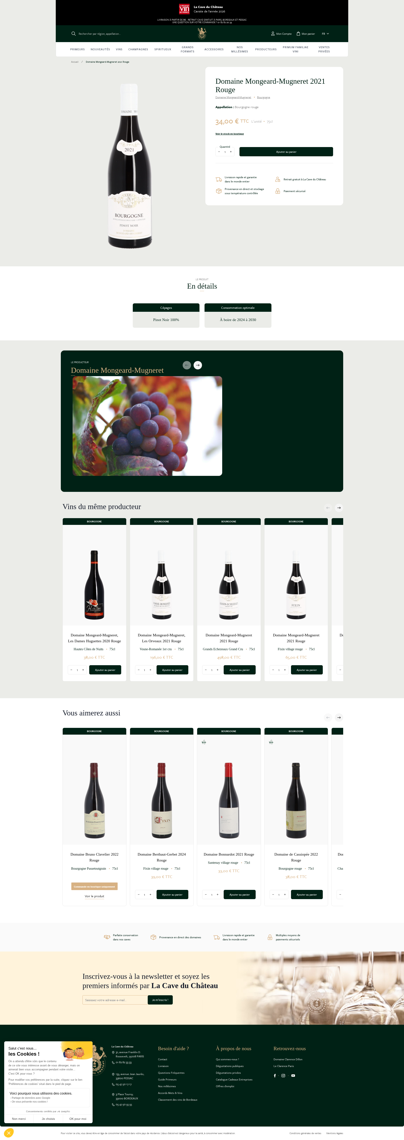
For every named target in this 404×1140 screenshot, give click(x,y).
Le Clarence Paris (284, 1066)
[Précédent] (187, 365)
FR (323, 34)
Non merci (19, 1118)
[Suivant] (198, 365)
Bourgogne (263, 97)
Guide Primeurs (167, 1079)
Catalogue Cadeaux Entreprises (234, 1079)
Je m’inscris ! (160, 1000)
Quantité (225, 147)
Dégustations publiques (230, 1066)
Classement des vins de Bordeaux (177, 1100)
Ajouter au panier (286, 152)
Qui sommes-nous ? (227, 1059)
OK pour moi (77, 1118)
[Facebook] (275, 1075)
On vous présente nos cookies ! (30, 1101)
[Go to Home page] (202, 34)
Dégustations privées (228, 1073)
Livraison (163, 1066)
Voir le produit (94, 896)
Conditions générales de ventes (305, 1133)
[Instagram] (283, 1075)
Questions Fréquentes (171, 1073)
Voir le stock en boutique (229, 133)
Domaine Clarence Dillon (288, 1059)
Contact (162, 1059)
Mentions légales (334, 1133)
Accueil (74, 62)
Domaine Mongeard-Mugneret (233, 97)
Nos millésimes (167, 1086)
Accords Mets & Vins (170, 1093)
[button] (9, 1133)
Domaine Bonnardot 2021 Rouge (229, 854)
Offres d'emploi (225, 1086)
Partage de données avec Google (31, 1097)
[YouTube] (293, 1075)
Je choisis (48, 1118)
